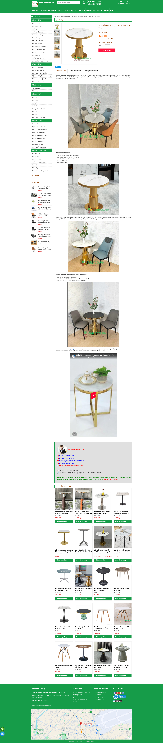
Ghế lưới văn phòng (37, 35)
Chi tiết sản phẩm (61, 70)
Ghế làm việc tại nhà (38, 58)
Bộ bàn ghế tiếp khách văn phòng (41, 76)
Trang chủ (35, 11)
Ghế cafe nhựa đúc (37, 106)
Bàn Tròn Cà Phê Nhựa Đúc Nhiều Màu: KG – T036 (83, 551)
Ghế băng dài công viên (38, 159)
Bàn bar (34, 112)
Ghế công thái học (37, 43)
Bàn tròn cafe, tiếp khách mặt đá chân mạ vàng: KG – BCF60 (103, 551)
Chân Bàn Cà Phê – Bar (38, 117)
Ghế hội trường (36, 156)
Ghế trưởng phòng (37, 26)
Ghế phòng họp (36, 38)
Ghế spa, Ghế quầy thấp (38, 109)
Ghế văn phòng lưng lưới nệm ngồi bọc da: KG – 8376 (45, 209)
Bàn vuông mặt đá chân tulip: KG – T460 (63, 627)
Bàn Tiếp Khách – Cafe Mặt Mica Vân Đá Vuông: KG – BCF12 (64, 551)
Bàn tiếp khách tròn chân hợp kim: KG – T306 (63, 589)
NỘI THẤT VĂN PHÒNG (48, 11)
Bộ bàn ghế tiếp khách (38, 132)
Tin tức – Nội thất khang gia (80, 699)
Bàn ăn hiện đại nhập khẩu (39, 129)
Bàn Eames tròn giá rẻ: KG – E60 (63, 666)
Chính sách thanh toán (99, 694)
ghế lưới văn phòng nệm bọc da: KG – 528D (44, 215)
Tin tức (106, 11)
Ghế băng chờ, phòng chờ (39, 162)
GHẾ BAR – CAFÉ (63, 11)
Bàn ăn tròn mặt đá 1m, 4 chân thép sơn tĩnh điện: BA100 (122, 551)
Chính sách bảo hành (99, 699)
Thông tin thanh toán (91, 70)
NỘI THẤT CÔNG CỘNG (93, 11)
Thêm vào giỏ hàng (61, 521)
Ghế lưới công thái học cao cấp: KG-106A (44, 188)
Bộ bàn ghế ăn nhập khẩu (39, 127)
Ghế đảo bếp (35, 100)
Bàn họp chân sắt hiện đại (39, 73)
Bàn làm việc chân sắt (38, 70)
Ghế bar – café (36, 94)
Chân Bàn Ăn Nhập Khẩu (39, 147)
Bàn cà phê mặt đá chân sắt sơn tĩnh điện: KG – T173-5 (121, 512)
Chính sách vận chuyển (99, 697)
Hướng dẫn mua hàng (75, 70)
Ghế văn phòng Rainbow (39, 46)
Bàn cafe (34, 115)
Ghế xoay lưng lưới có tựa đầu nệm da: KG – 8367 (44, 202)
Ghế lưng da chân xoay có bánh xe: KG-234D (44, 242)
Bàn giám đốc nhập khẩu (39, 82)
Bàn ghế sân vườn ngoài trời (40, 171)
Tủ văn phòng (36, 85)
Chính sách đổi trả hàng (99, 692)
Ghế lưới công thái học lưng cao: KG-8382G (44, 229)
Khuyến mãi (76, 697)
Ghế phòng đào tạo (37, 40)
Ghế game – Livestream (38, 49)
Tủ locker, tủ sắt (36, 91)
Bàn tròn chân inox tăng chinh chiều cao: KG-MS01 (83, 512)
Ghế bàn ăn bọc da (37, 124)
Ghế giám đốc (36, 23)
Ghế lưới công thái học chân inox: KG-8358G (44, 236)
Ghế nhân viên (36, 29)
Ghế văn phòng (36, 20)
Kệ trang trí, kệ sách (37, 144)
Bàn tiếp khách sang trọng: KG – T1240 (83, 589)
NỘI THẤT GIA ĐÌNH (77, 11)
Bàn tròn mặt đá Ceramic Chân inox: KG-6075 (102, 512)
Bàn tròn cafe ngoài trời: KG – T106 (121, 589)
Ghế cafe (34, 103)
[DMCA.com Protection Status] (117, 701)
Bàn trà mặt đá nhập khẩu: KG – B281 (102, 666)
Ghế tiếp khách (36, 55)
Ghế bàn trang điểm (37, 141)
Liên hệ (128, 3)
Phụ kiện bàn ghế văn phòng (40, 61)
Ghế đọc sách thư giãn (38, 138)
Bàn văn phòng (36, 64)
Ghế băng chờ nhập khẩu (39, 52)
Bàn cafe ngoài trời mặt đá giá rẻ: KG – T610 (102, 589)
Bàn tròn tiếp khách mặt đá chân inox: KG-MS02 (64, 512)
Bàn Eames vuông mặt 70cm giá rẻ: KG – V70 (101, 627)
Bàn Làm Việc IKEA (37, 67)
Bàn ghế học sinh (37, 165)
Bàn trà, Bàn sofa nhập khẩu (40, 135)
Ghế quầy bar (36, 97)
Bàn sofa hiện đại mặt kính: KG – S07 (83, 627)
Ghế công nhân (36, 153)
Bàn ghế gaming (36, 168)
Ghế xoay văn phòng (37, 32)
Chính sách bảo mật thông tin (101, 696)
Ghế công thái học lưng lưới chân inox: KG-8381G (44, 222)
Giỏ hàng (121, 3)
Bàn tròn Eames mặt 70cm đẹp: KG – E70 (122, 627)
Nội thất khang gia (46, 3)
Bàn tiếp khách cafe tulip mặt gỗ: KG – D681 (83, 666)
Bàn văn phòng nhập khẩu (39, 79)
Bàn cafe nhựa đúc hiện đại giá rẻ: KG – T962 (121, 666)
